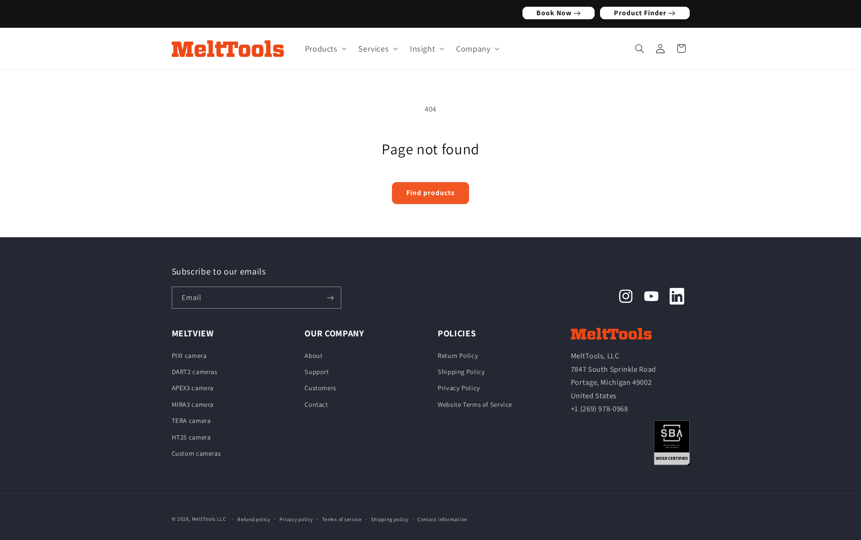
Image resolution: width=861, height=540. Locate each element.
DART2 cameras (194, 371)
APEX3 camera (193, 387)
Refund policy (253, 519)
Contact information (442, 519)
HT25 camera (191, 436)
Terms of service (342, 519)
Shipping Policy (461, 371)
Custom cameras (196, 453)
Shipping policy (389, 519)
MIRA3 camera (193, 404)
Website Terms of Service (475, 404)
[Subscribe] (330, 298)
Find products (430, 192)
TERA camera (191, 420)
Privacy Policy (459, 387)
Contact (316, 404)
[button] (323, 48)
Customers (320, 387)
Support (316, 371)
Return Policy (458, 355)
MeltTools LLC (209, 518)
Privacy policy (296, 519)
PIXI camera (189, 355)
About (313, 355)
